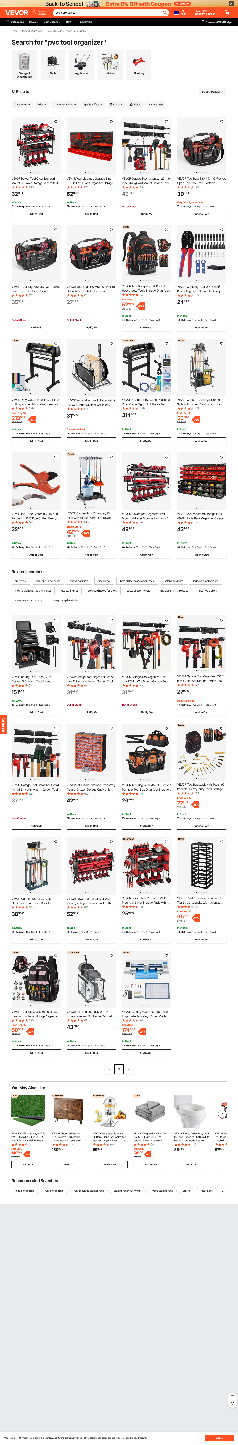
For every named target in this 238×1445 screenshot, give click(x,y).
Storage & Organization (32, 31)
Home (14, 31)
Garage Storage (54, 31)
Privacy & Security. (138, 1437)
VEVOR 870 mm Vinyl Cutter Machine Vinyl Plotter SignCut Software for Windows (146, 404)
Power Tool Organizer (76, 31)
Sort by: (206, 91)
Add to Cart (36, 213)
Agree (219, 1437)
